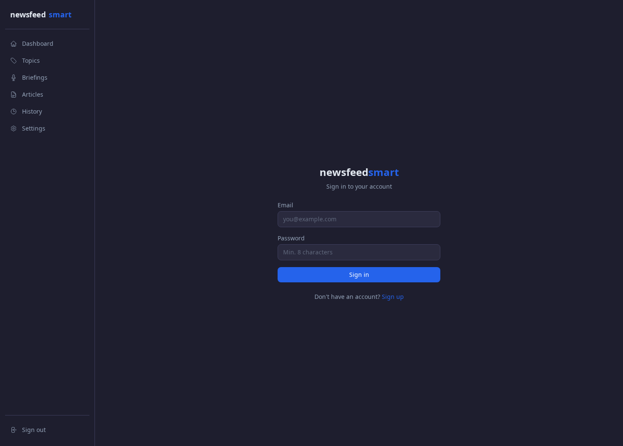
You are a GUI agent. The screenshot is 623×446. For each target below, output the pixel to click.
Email (285, 205)
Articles (32, 94)
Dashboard (37, 43)
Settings (33, 128)
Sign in (359, 274)
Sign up (393, 297)
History (32, 111)
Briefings (34, 77)
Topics (31, 60)
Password (291, 238)
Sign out (34, 430)
